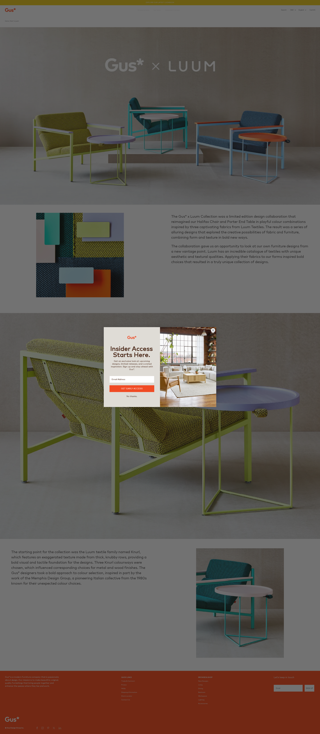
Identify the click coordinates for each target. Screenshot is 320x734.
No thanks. (131, 396)
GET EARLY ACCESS (132, 389)
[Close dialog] (213, 330)
